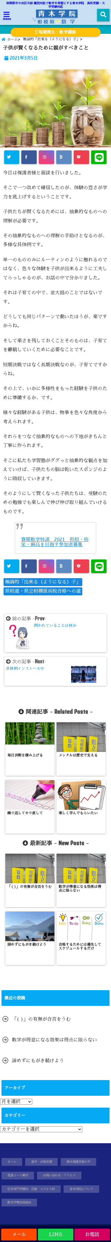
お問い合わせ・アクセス (59, 1175)
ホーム (11, 1161)
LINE (55, 1234)
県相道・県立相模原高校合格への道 (43, 591)
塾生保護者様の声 (78, 1161)
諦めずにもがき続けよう (38, 1060)
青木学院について (81, 1189)
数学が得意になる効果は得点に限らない (54, 1040)
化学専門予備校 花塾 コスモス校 (31, 1189)
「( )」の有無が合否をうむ (41, 1019)
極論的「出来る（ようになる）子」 (43, 582)
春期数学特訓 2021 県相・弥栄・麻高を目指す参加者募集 (55, 542)
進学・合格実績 (41, 1161)
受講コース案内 (17, 1175)
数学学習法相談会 (19, 1202)
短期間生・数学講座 (57, 32)
